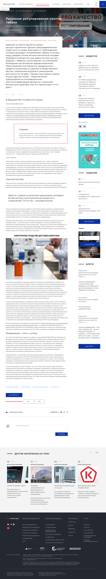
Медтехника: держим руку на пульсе (64, 487)
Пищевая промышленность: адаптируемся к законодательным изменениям (38, 490)
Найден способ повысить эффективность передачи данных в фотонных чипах (89, 68)
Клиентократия (79, 4)
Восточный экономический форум (89, 183)
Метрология (67, 4)
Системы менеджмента (29, 524)
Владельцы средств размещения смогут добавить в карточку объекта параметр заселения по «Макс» (87, 103)
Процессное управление (30, 530)
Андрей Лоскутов (15, 30)
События (72, 522)
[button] (97, 454)
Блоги (70, 525)
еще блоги (89, 346)
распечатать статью (16, 412)
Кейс (23, 541)
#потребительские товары (38, 40)
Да (28, 401)
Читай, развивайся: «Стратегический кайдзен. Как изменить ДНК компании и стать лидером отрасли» (89, 286)
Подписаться (89, 244)
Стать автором (88, 530)
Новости (71, 532)
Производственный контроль (54, 540)
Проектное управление (29, 533)
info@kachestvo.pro (31, 559)
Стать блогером (89, 533)
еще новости (89, 115)
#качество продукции (12, 40)
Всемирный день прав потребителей (86, 487)
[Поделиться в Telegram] (66, 412)
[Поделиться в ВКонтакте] (63, 412)
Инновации (56, 4)
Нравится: (15, 395)
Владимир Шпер (83, 270)
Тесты (70, 535)
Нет (39, 401)
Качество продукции (42, 4)
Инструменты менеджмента (31, 535)
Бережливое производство (31, 527)
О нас (86, 518)
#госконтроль (52, 40)
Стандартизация (50, 527)
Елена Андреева (83, 297)
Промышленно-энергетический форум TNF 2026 (89, 211)
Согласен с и (90, 252)
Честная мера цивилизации (85, 308)
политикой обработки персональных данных (89, 251)
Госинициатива (27, 538)
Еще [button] (88, 4)
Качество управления (26, 4)
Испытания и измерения (53, 534)
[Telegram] (84, 126)
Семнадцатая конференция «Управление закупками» (89, 196)
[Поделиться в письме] (60, 412)
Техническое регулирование (54, 542)
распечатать (81, 45)
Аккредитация (49, 537)
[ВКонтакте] (80, 126)
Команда (86, 524)
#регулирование (24, 40)
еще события (89, 221)
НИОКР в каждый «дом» (16, 486)
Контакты (87, 527)
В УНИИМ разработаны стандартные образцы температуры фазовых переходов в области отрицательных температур (89, 84)
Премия (71, 529)
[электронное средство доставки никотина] (37, 256)
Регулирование (50, 524)
